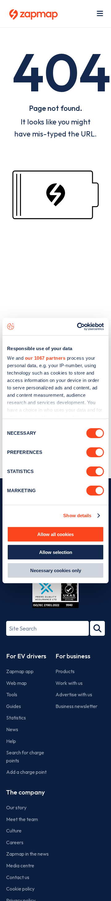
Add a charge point (26, 772)
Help (11, 741)
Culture (14, 831)
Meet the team (22, 819)
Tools (11, 694)
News (12, 729)
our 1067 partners (45, 358)
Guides (13, 706)
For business (73, 656)
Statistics (16, 718)
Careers (14, 842)
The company (25, 792)
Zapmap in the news (27, 854)
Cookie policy (20, 889)
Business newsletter (76, 706)
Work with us (69, 683)
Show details (77, 515)
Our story (16, 807)
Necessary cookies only (55, 570)
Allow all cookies (55, 534)
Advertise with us (74, 694)
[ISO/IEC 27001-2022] (55, 593)
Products (65, 671)
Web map (16, 683)
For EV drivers (26, 656)
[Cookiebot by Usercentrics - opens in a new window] (78, 327)
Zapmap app (20, 671)
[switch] (95, 452)
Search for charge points (25, 756)
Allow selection (55, 552)
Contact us (17, 877)
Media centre (20, 865)
